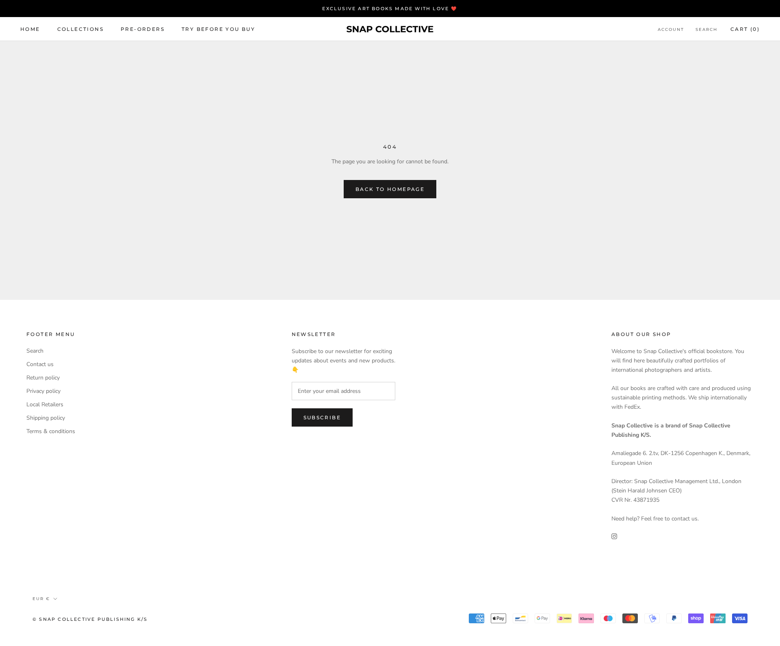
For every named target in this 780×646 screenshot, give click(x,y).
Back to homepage (390, 189)
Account (671, 29)
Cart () (745, 29)
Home (30, 29)
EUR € (41, 598)
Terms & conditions (50, 431)
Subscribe (322, 417)
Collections (80, 29)
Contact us (40, 364)
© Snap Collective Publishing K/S (89, 619)
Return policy (43, 378)
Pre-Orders (143, 29)
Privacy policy (43, 391)
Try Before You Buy (218, 29)
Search (706, 29)
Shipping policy (45, 418)
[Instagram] (614, 536)
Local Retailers (44, 404)
